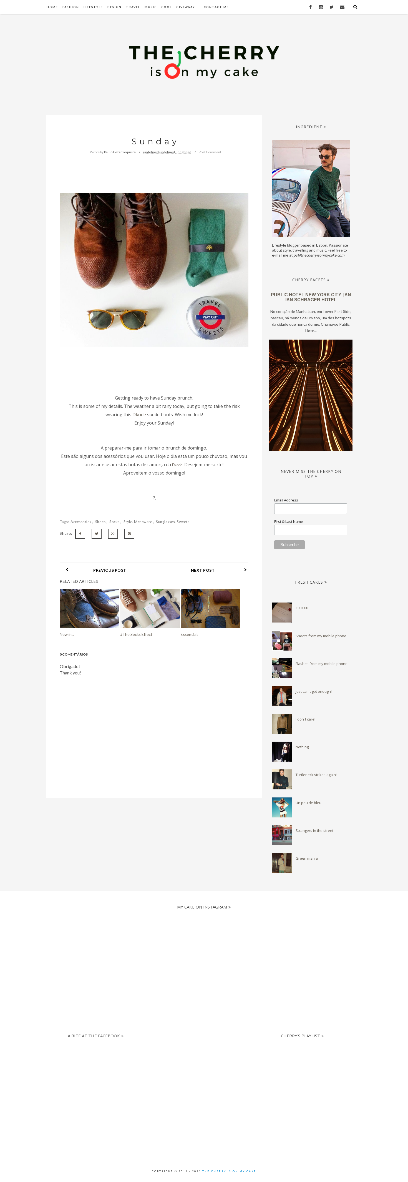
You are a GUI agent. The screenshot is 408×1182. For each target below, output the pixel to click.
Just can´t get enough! (314, 691)
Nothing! (302, 746)
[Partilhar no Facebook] (80, 534)
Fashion (70, 7)
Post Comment (210, 152)
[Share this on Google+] (113, 534)
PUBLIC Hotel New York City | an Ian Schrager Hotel (311, 297)
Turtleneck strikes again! (316, 774)
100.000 (302, 607)
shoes (101, 522)
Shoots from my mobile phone (321, 635)
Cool (166, 7)
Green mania (307, 858)
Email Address (286, 500)
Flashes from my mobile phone (321, 663)
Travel (133, 7)
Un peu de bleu (308, 802)
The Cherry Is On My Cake (229, 1171)
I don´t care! (305, 719)
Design (114, 7)
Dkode (139, 414)
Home (52, 7)
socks (114, 522)
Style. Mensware (138, 522)
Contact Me (216, 7)
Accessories (81, 522)
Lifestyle (93, 7)
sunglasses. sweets (172, 522)
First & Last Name (288, 521)
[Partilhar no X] (97, 534)
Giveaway (185, 7)
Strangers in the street (314, 830)
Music (151, 7)
